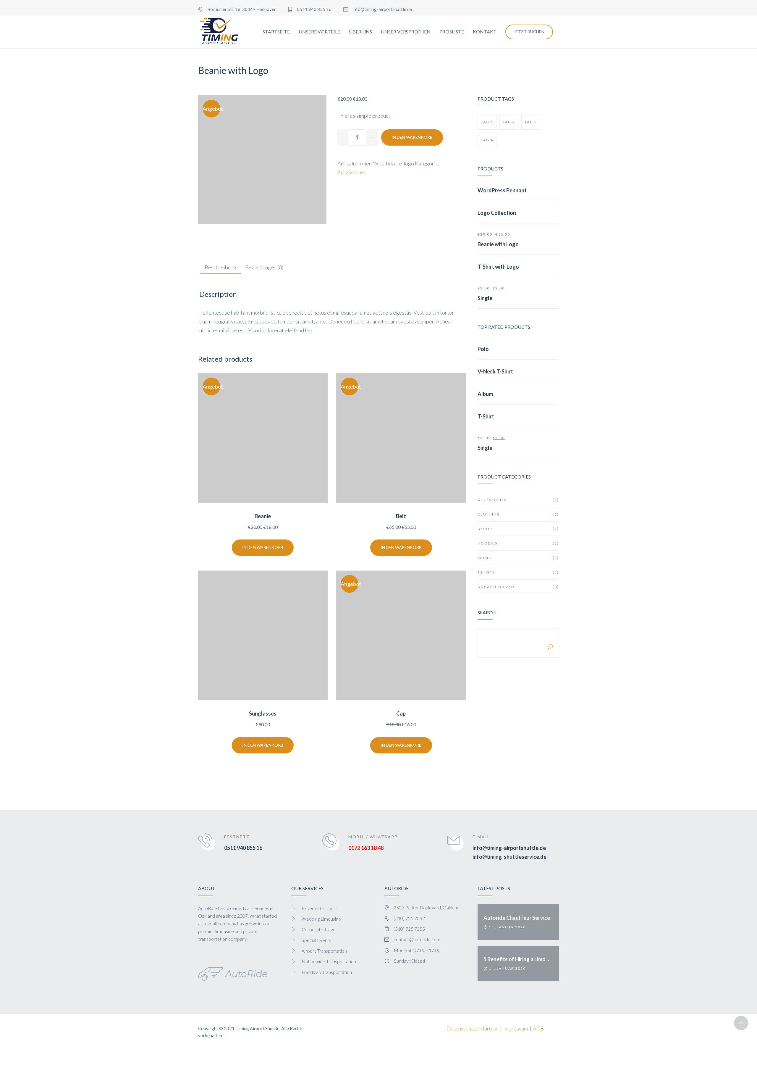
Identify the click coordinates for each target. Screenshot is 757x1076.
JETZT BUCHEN (529, 31)
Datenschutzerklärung (472, 1028)
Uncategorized (518, 586)
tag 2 (509, 122)
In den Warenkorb (412, 137)
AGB (538, 1028)
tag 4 (487, 140)
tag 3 (531, 122)
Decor (518, 528)
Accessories (351, 172)
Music (518, 557)
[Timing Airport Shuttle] (219, 32)
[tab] (220, 268)
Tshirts (518, 572)
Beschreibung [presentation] (220, 267)
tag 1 (487, 122)
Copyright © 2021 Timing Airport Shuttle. (239, 1028)
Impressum (515, 1028)
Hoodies (518, 543)
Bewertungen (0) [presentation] (264, 267)
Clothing (518, 514)
